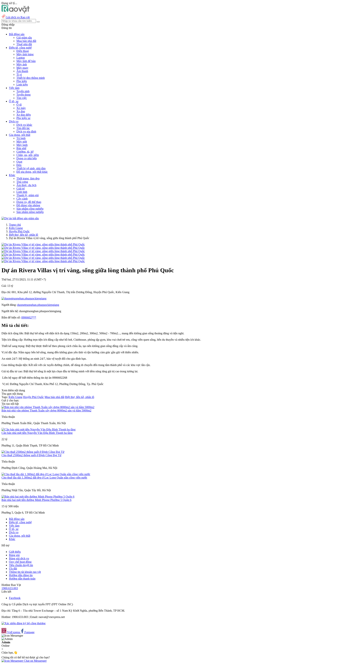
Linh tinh (21, 191)
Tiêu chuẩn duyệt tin (21, 565)
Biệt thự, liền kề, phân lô (23, 234)
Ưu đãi (13, 568)
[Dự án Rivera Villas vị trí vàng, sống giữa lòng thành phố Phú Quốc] (43, 244)
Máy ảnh (21, 64)
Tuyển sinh (22, 91)
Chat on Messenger (35, 660)
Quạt (19, 161)
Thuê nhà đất (24, 44)
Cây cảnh (22, 198)
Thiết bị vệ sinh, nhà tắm (30, 168)
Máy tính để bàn (26, 61)
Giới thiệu (15, 551)
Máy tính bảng (25, 54)
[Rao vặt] (15, 12)
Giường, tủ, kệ (25, 151)
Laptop (20, 57)
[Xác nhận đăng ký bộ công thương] (23, 623)
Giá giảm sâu (24, 37)
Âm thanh (22, 71)
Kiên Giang (16, 228)
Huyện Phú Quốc (19, 231)
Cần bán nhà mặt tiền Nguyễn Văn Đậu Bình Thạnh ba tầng (37, 432)
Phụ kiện (21, 81)
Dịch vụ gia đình (26, 131)
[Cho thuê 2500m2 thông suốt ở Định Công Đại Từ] (32, 451)
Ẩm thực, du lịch (26, 185)
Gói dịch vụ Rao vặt (18, 17)
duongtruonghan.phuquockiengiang (38, 304)
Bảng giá (14, 555)
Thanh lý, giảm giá (27, 195)
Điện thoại (22, 51)
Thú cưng (22, 181)
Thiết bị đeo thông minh (30, 77)
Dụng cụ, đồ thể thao (28, 202)
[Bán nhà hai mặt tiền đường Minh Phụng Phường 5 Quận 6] (37, 496)
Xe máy (21, 108)
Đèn (18, 165)
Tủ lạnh (21, 138)
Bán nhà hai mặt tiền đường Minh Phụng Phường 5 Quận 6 (36, 499)
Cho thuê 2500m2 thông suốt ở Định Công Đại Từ (31, 455)
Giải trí (20, 188)
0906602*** (28, 317)
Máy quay (22, 67)
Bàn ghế (21, 148)
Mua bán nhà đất (26, 40)
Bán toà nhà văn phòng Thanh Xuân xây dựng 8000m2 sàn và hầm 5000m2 (46, 410)
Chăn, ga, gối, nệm (27, 155)
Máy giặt (21, 141)
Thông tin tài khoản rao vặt (25, 571)
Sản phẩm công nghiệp (29, 208)
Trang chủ (15, 224)
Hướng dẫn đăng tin (21, 575)
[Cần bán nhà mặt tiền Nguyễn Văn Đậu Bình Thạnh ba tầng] (38, 429)
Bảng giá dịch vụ (19, 558)
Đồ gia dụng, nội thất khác (32, 171)
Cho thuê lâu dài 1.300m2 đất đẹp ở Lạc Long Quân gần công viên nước (44, 477)
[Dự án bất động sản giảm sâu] (20, 218)
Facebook (15, 598)
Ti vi (19, 74)
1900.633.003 (9, 588)
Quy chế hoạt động (20, 561)
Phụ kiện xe (23, 118)
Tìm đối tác (23, 128)
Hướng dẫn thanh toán (22, 578)
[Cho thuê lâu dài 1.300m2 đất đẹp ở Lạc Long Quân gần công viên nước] (45, 474)
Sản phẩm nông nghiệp (30, 212)
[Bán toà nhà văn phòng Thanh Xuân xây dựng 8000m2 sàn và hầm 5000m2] (47, 407)
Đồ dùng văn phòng (28, 205)
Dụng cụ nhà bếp (26, 158)
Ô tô (19, 104)
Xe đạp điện (23, 114)
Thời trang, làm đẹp (28, 178)
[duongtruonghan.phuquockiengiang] (23, 298)
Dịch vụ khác (24, 124)
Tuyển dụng (23, 94)
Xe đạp (20, 111)
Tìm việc (21, 98)
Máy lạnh (22, 144)
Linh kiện (22, 84)
